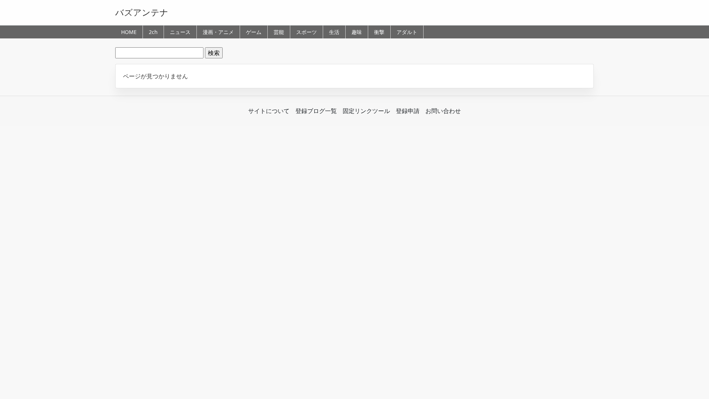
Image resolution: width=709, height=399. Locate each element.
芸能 (279, 31)
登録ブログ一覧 (316, 111)
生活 (334, 31)
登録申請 (407, 111)
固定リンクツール (366, 111)
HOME (129, 31)
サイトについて (269, 111)
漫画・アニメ (218, 31)
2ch (153, 31)
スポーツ (306, 31)
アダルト (407, 31)
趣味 (357, 31)
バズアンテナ (141, 12)
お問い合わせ (443, 111)
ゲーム (253, 31)
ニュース (180, 31)
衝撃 (379, 31)
